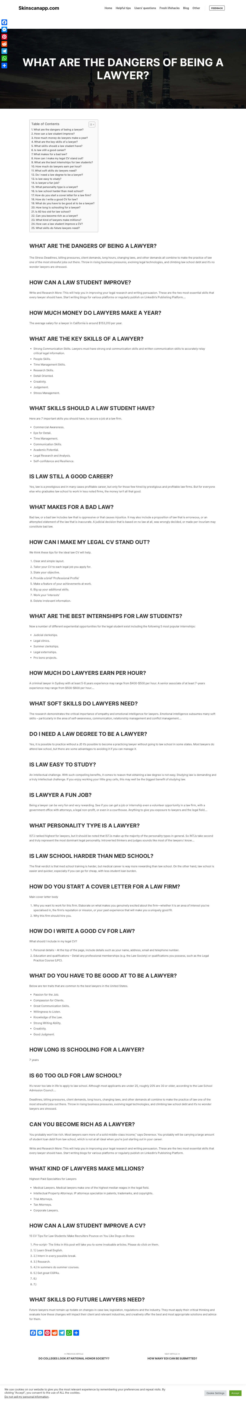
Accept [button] (235, 1393)
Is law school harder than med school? (59, 191)
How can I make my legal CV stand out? (58, 158)
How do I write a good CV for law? (56, 199)
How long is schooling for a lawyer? (58, 207)
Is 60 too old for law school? (53, 211)
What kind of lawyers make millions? (58, 219)
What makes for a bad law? (50, 154)
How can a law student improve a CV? (59, 223)
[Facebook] (4, 22)
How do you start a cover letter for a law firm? (63, 195)
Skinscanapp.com (37, 8)
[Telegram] (4, 51)
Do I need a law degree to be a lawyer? (59, 174)
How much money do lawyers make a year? (61, 137)
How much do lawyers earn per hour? (58, 166)
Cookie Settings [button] (215, 1393)
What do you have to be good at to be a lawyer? (64, 203)
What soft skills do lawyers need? (56, 170)
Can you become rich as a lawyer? (57, 215)
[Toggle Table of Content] (90, 124)
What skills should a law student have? (58, 145)
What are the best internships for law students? (63, 162)
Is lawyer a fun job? (47, 182)
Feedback (217, 8)
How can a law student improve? (54, 133)
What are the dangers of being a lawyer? (58, 129)
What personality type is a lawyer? (56, 186)
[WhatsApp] (4, 58)
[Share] (4, 65)
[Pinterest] (4, 36)
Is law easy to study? (48, 178)
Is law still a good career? (50, 150)
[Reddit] (4, 44)
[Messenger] (4, 29)
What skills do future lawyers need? (58, 227)
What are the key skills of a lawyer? (56, 141)
